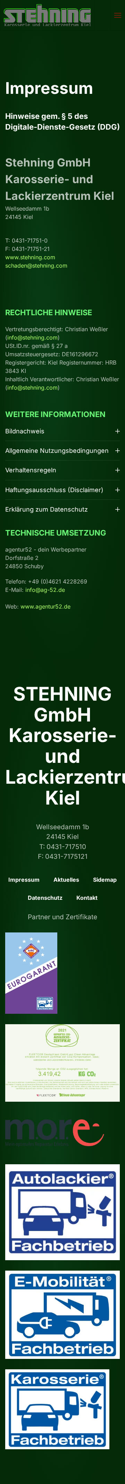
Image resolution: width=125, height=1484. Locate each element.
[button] (118, 15)
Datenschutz (45, 897)
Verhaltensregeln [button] (30, 470)
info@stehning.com (32, 337)
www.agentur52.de (45, 606)
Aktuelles (66, 879)
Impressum (24, 879)
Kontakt (87, 897)
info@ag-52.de (45, 589)
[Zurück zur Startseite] (47, 15)
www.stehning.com (30, 257)
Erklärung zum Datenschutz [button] (46, 509)
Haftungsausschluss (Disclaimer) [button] (54, 490)
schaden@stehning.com (36, 265)
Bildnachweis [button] (24, 431)
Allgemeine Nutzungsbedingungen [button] (57, 450)
